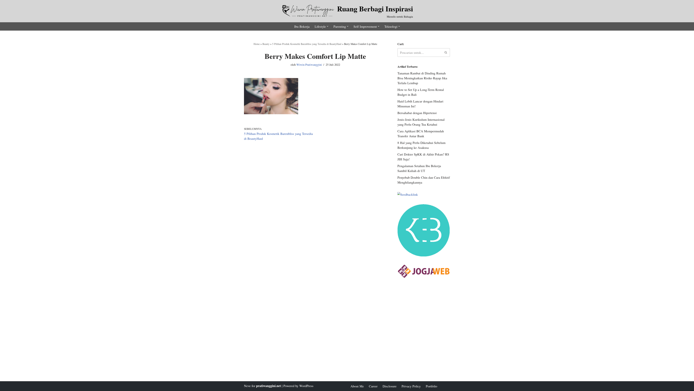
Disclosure (390, 386)
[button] (327, 26)
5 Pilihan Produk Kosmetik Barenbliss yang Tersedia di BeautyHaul (306, 44)
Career (373, 386)
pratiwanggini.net (268, 385)
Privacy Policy (411, 386)
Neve (247, 386)
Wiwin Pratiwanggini (309, 65)
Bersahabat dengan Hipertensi (417, 113)
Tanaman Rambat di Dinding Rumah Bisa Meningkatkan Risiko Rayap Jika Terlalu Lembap (422, 78)
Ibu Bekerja (302, 26)
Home (257, 44)
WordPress (306, 386)
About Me (357, 386)
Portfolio (431, 386)
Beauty (265, 44)
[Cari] (446, 52)
